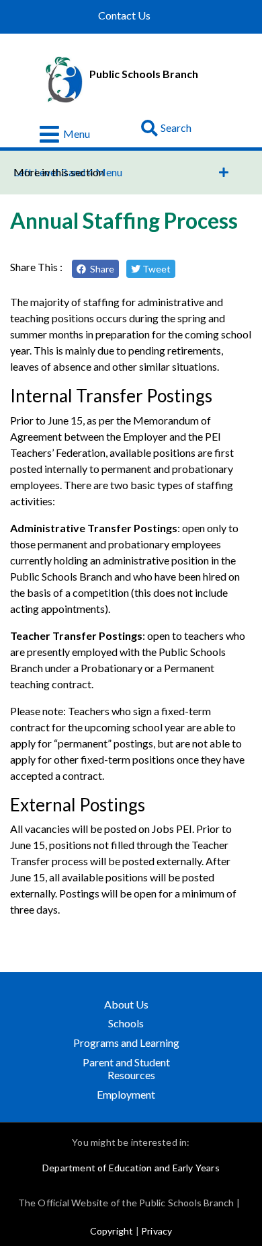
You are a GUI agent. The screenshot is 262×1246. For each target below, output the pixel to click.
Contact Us (124, 15)
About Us (126, 1004)
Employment (126, 1094)
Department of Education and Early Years (131, 1167)
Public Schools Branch (143, 73)
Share (100, 268)
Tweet (155, 268)
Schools (126, 1023)
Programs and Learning (127, 1042)
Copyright (112, 1231)
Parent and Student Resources (126, 1068)
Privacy (156, 1231)
